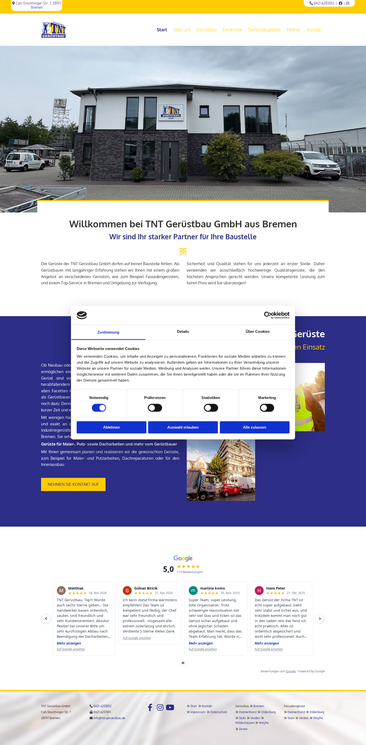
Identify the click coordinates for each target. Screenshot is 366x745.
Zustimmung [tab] (108, 332)
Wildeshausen (244, 723)
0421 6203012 (324, 3)
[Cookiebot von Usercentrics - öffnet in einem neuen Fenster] (268, 315)
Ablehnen (111, 427)
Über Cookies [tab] (258, 332)
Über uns (181, 29)
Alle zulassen (254, 427)
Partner (294, 29)
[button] (73, 484)
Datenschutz (218, 712)
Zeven (243, 729)
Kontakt (314, 29)
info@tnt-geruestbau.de (109, 718)
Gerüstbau (206, 29)
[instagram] (160, 707)
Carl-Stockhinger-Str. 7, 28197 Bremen (38, 5)
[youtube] (170, 707)
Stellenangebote (264, 29)
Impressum (197, 712)
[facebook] (150, 707)
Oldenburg (268, 712)
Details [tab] (183, 332)
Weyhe (264, 723)
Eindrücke (232, 29)
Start (162, 29)
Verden (255, 718)
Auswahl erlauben (183, 427)
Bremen (258, 706)
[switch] (155, 408)
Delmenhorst (248, 712)
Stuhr (242, 718)
